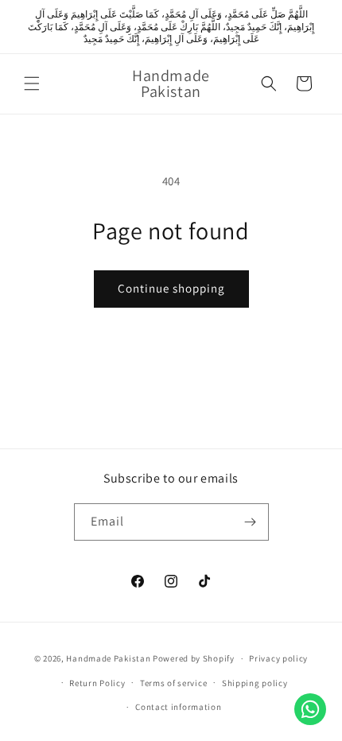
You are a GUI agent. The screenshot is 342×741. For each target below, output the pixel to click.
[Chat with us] (310, 709)
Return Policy (97, 683)
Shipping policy (255, 683)
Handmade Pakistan (108, 658)
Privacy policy (278, 658)
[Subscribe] (250, 522)
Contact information (178, 706)
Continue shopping (171, 288)
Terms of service (173, 683)
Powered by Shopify (194, 658)
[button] (31, 83)
